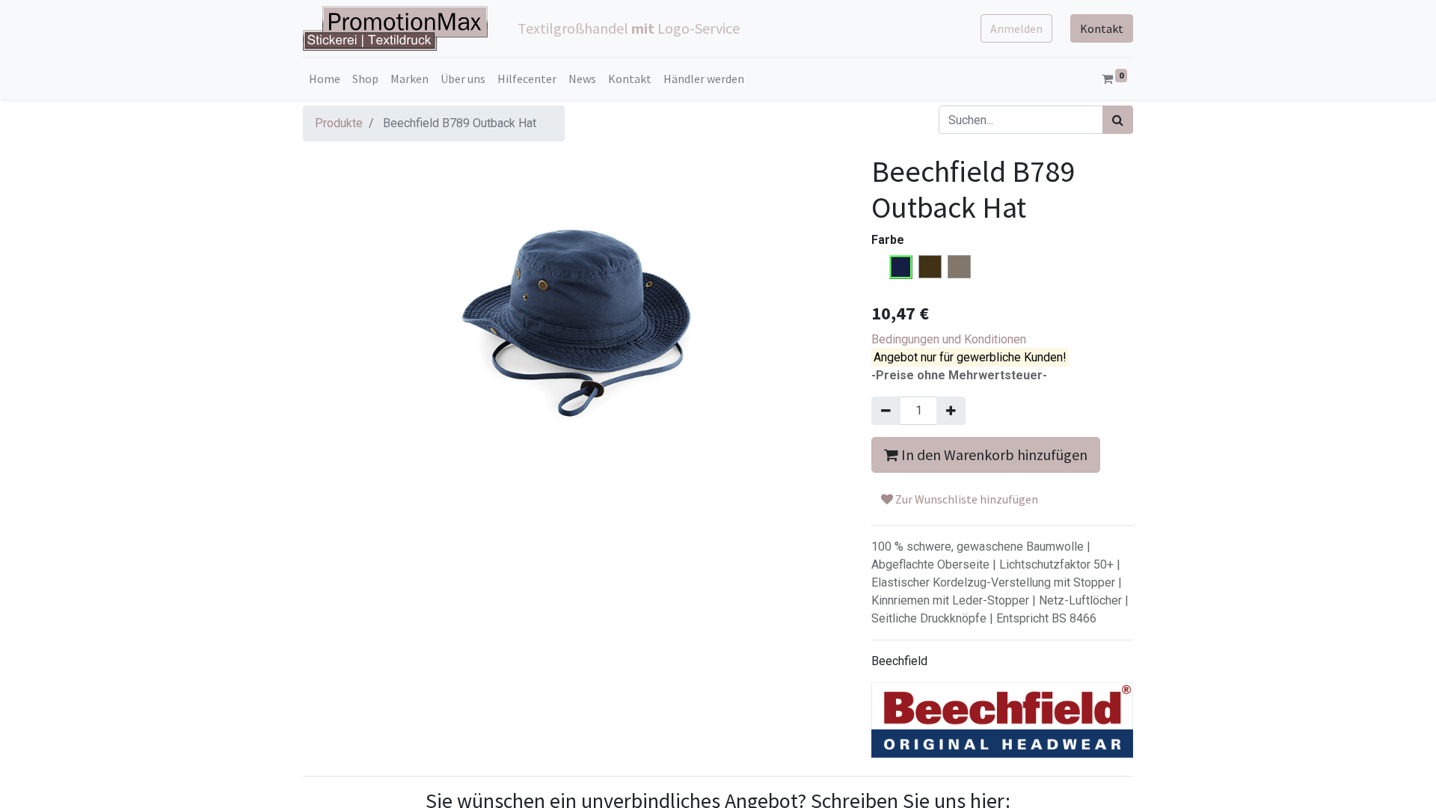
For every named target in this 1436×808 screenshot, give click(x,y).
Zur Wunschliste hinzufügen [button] (965, 499)
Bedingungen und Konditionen (948, 339)
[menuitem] (324, 79)
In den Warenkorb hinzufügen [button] (992, 454)
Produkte (339, 123)
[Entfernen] (885, 411)
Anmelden (1016, 28)
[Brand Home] (1002, 720)
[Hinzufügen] (951, 411)
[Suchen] (1117, 119)
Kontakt (1101, 28)
